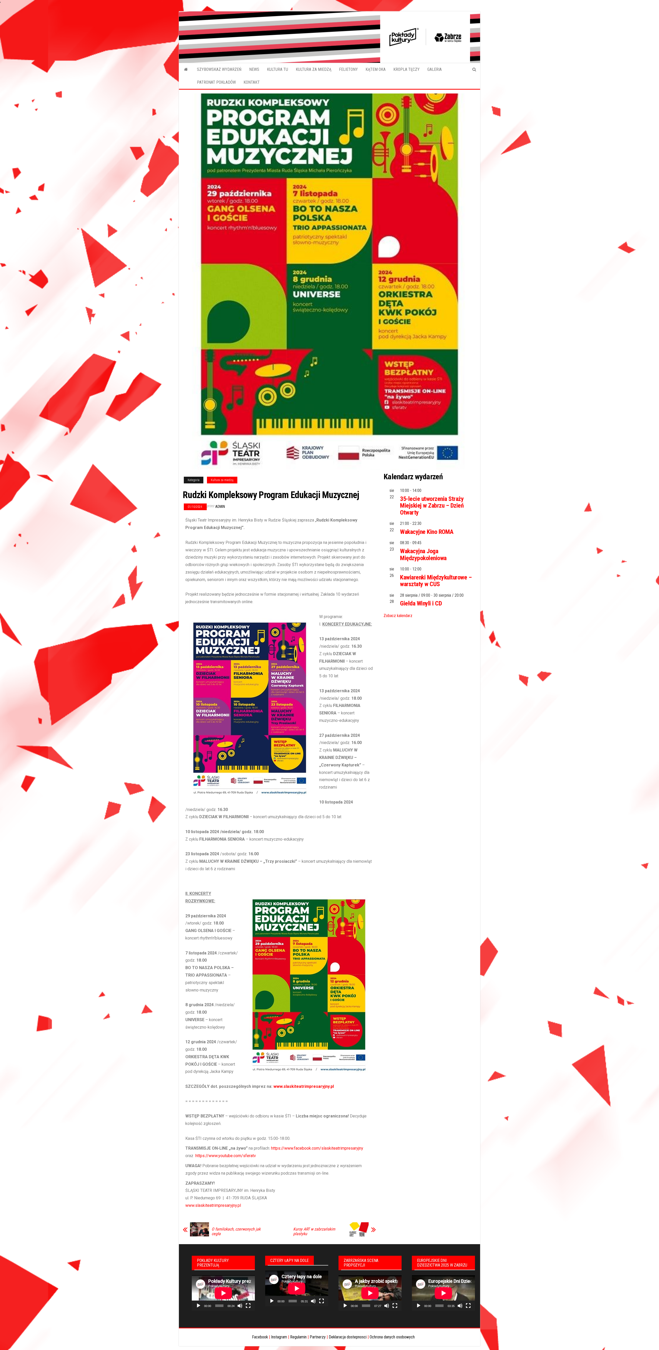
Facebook (260, 1337)
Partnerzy (318, 1337)
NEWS (254, 69)
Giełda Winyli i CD (421, 603)
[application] (223, 1293)
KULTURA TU (277, 69)
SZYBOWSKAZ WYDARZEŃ (219, 69)
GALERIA (434, 69)
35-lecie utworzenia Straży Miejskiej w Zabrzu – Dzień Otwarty (432, 505)
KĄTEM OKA (376, 69)
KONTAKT (252, 82)
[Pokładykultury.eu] (186, 69)
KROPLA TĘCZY (406, 69)
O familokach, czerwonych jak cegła (236, 1231)
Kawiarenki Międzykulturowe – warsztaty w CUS (436, 581)
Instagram (279, 1337)
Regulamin (298, 1337)
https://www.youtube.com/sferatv (225, 1155)
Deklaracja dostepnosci (348, 1337)
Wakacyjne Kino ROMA (427, 531)
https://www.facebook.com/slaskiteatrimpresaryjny (317, 1148)
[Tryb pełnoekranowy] (248, 1305)
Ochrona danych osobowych (392, 1337)
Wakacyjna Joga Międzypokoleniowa (423, 554)
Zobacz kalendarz (398, 615)
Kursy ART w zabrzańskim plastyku (314, 1231)
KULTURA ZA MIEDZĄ (313, 69)
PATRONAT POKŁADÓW (216, 82)
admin (220, 507)
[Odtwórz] (198, 1305)
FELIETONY (348, 69)
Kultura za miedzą (222, 480)
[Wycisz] (239, 1305)
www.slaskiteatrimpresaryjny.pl (303, 1086)
